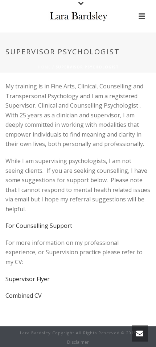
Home (44, 67)
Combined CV (23, 296)
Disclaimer (78, 342)
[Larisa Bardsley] (78, 16)
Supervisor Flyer (27, 279)
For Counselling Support (38, 226)
